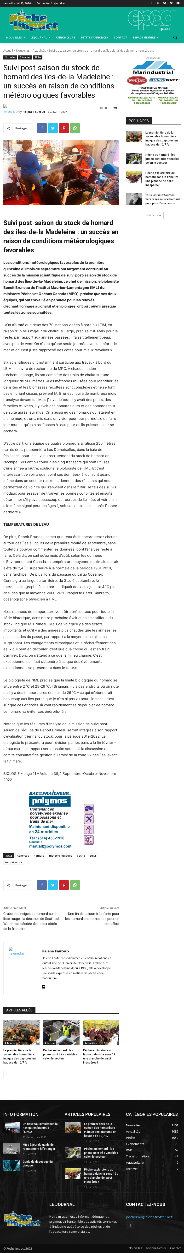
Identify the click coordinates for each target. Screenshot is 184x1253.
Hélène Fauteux (34, 111)
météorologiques (60, 855)
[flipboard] (43, 986)
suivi (93, 855)
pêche (81, 855)
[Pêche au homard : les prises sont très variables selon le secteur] (61, 1032)
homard (39, 855)
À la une (10, 1043)
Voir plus (152, 215)
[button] (175, 37)
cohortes (23, 855)
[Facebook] (151, 3)
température (13, 862)
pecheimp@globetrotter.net (149, 1217)
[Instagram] (158, 3)
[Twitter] (164, 3)
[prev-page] (6, 1074)
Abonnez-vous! (156, 1248)
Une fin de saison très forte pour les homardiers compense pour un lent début (92, 919)
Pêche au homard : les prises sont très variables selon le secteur (60, 1054)
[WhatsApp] (75, 128)
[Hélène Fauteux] (11, 111)
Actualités (39, 51)
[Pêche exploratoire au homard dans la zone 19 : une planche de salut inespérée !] (101, 1032)
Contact (175, 1248)
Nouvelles (22, 51)
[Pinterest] (64, 128)
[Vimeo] (171, 3)
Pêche (37, 57)
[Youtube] (178, 3)
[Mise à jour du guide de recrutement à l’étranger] (11, 1148)
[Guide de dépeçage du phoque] (11, 1165)
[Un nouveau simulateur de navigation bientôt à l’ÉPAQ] (11, 1128)
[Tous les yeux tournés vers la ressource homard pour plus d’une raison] (134, 199)
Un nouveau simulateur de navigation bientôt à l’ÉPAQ (40, 1128)
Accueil (8, 51)
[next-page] (14, 1074)
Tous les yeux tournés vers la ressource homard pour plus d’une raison (162, 199)
